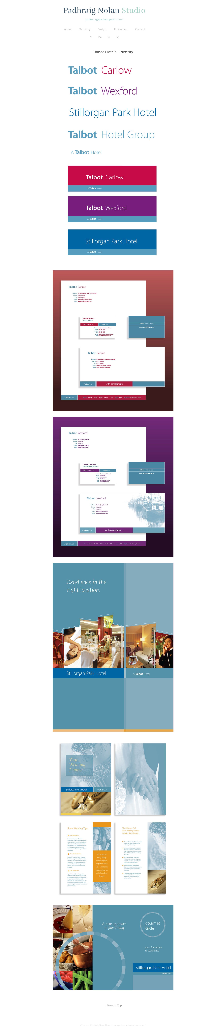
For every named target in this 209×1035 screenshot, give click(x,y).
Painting (84, 29)
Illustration (121, 29)
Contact (140, 29)
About (68, 29)
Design (102, 29)
